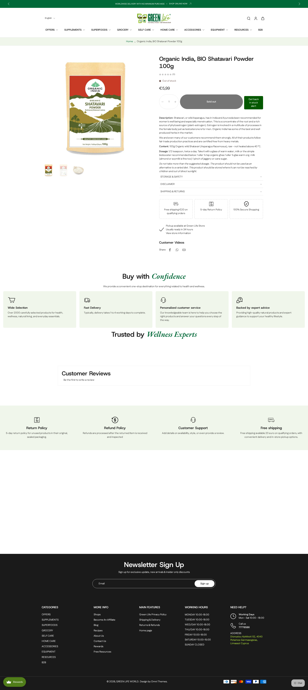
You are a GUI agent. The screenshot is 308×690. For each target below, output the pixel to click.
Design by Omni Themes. (153, 681)
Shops (97, 614)
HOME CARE (167, 30)
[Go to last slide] (9, 4)
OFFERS (50, 30)
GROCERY (122, 30)
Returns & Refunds (149, 625)
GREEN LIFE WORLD (127, 681)
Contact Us (100, 641)
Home (129, 41)
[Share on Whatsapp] (176, 249)
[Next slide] (299, 4)
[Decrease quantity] (162, 102)
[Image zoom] (95, 108)
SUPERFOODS (99, 30)
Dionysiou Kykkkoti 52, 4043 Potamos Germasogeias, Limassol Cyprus (246, 640)
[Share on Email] (184, 249)
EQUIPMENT (218, 30)
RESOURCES (241, 30)
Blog (96, 625)
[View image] (48, 170)
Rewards (98, 646)
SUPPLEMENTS (73, 30)
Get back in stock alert (253, 103)
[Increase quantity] (175, 102)
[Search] (248, 18)
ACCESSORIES (192, 30)
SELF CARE (144, 30)
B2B (260, 30)
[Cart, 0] (262, 18)
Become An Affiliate (104, 620)
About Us (99, 636)
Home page (145, 630)
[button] (211, 101)
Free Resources (102, 651)
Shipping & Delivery (149, 620)
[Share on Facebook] (169, 249)
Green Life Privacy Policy (153, 614)
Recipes (98, 630)
